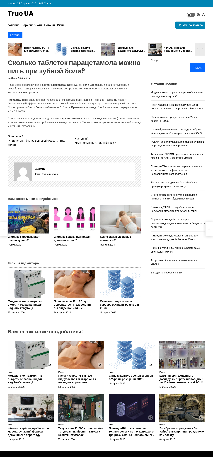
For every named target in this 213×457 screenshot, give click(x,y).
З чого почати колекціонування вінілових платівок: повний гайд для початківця (174, 196)
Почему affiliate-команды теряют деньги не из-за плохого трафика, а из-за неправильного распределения (176, 170)
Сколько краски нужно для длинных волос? (72, 238)
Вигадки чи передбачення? (166, 272)
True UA (21, 13)
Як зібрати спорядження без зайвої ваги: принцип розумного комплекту (174, 184)
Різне (61, 25)
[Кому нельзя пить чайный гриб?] (209, 229)
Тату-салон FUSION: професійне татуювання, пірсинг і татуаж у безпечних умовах (177, 156)
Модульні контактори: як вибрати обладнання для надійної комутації (25, 304)
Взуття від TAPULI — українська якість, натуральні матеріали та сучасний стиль (174, 209)
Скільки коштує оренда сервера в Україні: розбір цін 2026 (37, 52)
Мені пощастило (193, 25)
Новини (49, 25)
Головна (13, 25)
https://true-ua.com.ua (46, 174)
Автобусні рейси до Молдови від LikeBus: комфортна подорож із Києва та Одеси (174, 237)
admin (27, 78)
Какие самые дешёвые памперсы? (115, 238)
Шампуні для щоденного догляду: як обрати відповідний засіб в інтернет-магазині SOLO (176, 131)
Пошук (154, 60)
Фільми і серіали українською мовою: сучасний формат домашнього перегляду (178, 143)
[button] (197, 49)
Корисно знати (32, 25)
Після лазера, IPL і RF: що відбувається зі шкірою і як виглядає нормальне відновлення (72, 306)
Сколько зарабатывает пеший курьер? (24, 238)
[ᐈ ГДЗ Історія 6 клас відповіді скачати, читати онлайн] (3, 229)
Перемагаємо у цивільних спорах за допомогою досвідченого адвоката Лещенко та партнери (178, 223)
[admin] (23, 171)
